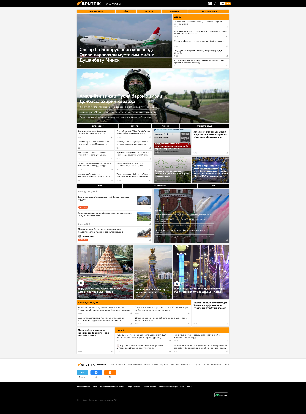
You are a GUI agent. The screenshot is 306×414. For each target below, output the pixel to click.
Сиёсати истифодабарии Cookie (171, 386)
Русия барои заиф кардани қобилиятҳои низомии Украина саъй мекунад (115, 117)
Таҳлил (197, 365)
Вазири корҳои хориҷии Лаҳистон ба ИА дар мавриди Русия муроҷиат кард (184, 215)
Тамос (95, 386)
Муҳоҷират (186, 365)
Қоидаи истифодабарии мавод (112, 386)
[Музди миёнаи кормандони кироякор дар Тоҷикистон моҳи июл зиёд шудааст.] (95, 340)
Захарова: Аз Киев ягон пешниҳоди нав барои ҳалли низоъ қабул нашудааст (180, 231)
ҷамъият (175, 365)
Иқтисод (164, 365)
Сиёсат (155, 365)
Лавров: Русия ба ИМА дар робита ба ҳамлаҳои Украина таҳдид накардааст (184, 226)
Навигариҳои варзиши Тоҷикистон (219, 365)
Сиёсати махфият (149, 386)
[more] (169, 65)
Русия (158, 210)
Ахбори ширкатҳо (133, 386)
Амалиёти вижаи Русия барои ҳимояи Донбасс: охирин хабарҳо (120, 98)
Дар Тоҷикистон (118, 365)
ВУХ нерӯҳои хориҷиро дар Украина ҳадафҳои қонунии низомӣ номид (182, 237)
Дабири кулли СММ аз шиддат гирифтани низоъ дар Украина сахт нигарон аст (118, 112)
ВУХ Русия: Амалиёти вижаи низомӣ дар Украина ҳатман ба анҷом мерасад (116, 106)
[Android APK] (221, 395)
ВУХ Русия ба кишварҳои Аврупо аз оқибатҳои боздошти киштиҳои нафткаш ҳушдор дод (181, 220)
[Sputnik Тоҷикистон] (89, 6)
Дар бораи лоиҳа (83, 386)
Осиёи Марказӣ (135, 365)
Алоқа (189, 386)
